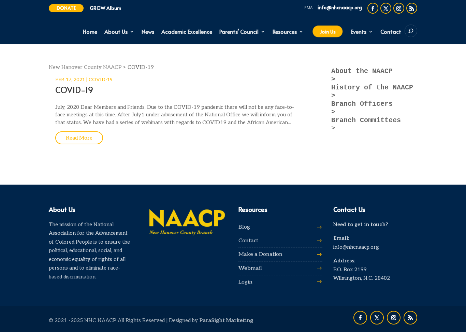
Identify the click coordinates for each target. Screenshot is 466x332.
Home (90, 32)
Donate (66, 8)
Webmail (250, 268)
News (148, 32)
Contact (390, 32)
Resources (285, 32)
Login (245, 282)
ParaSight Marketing (226, 320)
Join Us (327, 31)
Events (358, 32)
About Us (116, 32)
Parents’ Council (239, 32)
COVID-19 (101, 80)
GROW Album (105, 8)
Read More (79, 138)
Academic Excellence (186, 32)
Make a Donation (260, 254)
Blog (244, 227)
